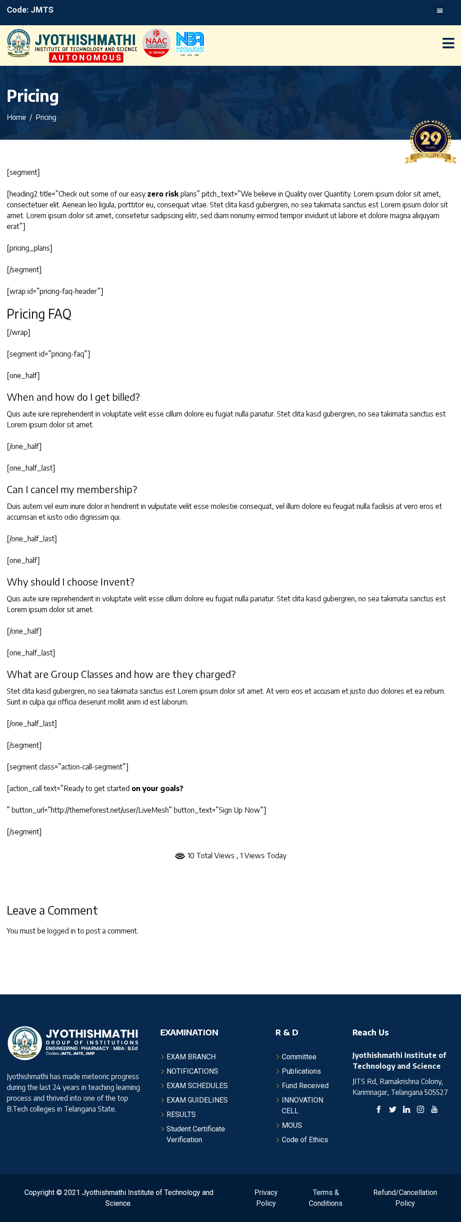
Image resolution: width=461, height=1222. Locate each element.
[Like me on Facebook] (378, 1110)
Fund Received (305, 1085)
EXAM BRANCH (191, 1057)
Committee (299, 1057)
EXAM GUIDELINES (197, 1100)
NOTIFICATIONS (192, 1071)
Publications (301, 1071)
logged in (61, 930)
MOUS (292, 1125)
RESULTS (181, 1114)
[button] (439, 10)
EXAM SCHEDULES (197, 1085)
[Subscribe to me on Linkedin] (406, 1110)
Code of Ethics (305, 1139)
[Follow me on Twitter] (392, 1110)
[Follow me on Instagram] (420, 1110)
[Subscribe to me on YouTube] (434, 1110)
